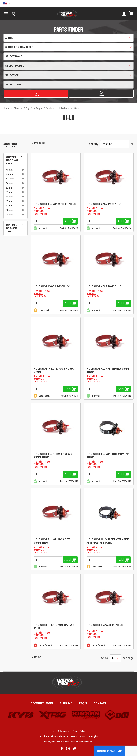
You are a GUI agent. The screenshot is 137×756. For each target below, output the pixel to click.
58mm (16, 210)
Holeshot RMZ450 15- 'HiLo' (105, 625)
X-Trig (27, 108)
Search (35, 95)
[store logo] (67, 14)
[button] (7, 3)
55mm (16, 201)
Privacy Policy (79, 731)
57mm (16, 205)
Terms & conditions (60, 731)
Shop (16, 108)
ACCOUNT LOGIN (42, 703)
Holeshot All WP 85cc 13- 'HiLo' (55, 204)
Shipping (66, 703)
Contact (100, 703)
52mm (16, 188)
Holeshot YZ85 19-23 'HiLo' (104, 204)
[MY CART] (131, 13)
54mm (16, 196)
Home (6, 108)
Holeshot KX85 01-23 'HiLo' (52, 286)
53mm (16, 192)
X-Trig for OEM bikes (44, 108)
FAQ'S (83, 703)
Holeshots (63, 108)
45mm (16, 170)
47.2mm (16, 178)
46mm (16, 174)
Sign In (124, 14)
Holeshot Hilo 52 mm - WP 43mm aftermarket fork (108, 541)
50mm (16, 183)
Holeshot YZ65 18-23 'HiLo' (104, 286)
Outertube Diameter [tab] (12, 160)
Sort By (93, 144)
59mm (16, 214)
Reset (101, 95)
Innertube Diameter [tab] (11, 228)
